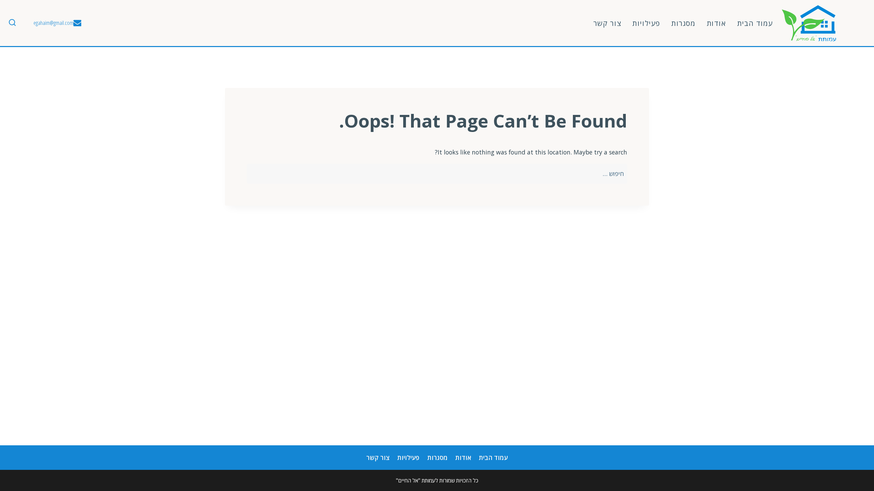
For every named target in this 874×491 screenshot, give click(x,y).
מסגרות (683, 23)
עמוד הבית (755, 23)
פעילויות (646, 23)
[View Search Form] (12, 23)
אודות (716, 23)
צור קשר (607, 23)
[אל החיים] (809, 23)
